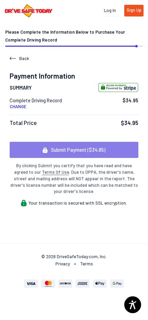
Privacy (62, 263)
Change (18, 106)
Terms (86, 263)
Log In (110, 10)
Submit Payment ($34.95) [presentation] (77, 150)
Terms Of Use (55, 172)
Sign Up (134, 10)
